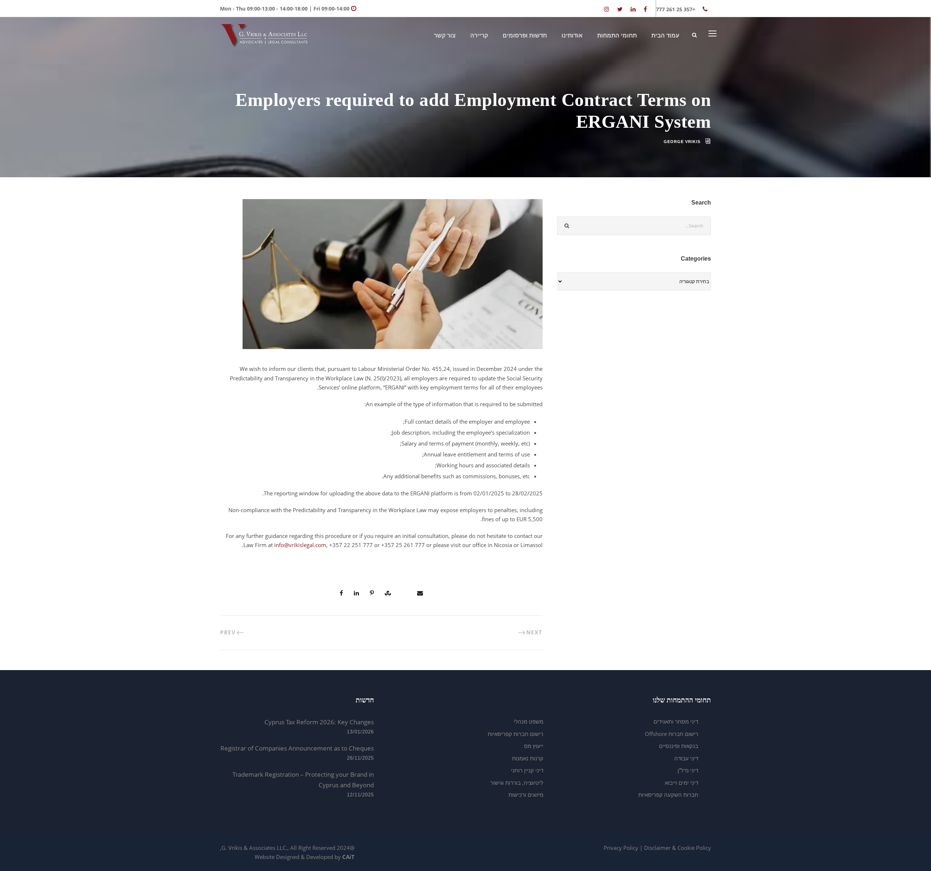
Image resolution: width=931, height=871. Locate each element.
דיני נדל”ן (688, 770)
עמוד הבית (665, 35)
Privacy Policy (621, 847)
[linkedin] (633, 9)
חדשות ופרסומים (525, 35)
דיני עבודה (686, 758)
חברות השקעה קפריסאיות (668, 794)
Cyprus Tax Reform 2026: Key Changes (319, 722)
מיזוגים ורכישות (525, 794)
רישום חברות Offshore (671, 733)
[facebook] (645, 9)
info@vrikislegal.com (300, 545)
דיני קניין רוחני (527, 770)
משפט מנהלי (528, 721)
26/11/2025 (360, 758)
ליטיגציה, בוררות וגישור (516, 782)
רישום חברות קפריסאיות (515, 733)
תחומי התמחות (617, 35)
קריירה (479, 35)
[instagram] (606, 9)
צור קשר (445, 35)
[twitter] (620, 9)
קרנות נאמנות (527, 758)
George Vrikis (682, 141)
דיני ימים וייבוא (681, 782)
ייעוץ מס (533, 745)
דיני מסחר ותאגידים (676, 721)
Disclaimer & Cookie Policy (677, 847)
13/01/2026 (360, 732)
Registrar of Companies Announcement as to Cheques (297, 748)
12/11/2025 (360, 794)
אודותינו (572, 35)
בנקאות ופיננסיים (678, 745)
